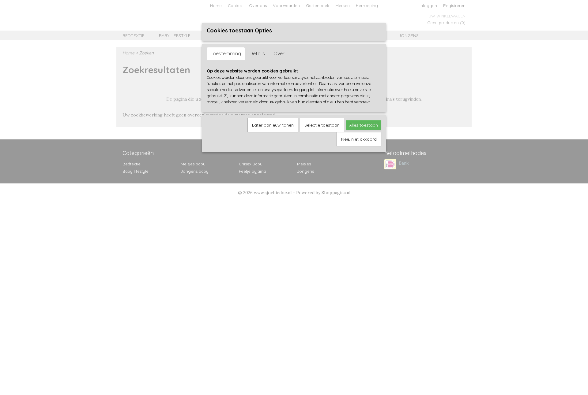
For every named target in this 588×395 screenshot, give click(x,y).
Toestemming (226, 53)
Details (257, 53)
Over (279, 53)
